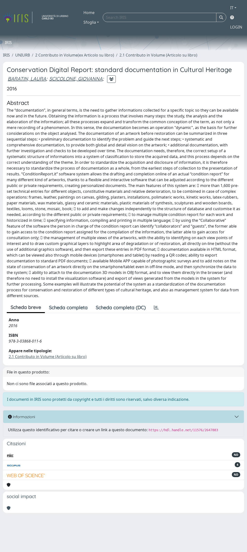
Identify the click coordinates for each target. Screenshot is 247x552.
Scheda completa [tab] (68, 307)
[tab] (156, 307)
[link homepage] (17, 17)
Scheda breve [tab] (26, 307)
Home (89, 12)
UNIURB (22, 55)
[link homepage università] (57, 17)
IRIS (6, 55)
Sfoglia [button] (89, 22)
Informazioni (23, 416)
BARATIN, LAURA (27, 79)
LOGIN (236, 27)
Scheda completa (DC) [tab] (121, 307)
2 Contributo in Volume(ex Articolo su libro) (74, 55)
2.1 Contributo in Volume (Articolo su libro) (158, 55)
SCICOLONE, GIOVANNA (76, 79)
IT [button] (231, 7)
